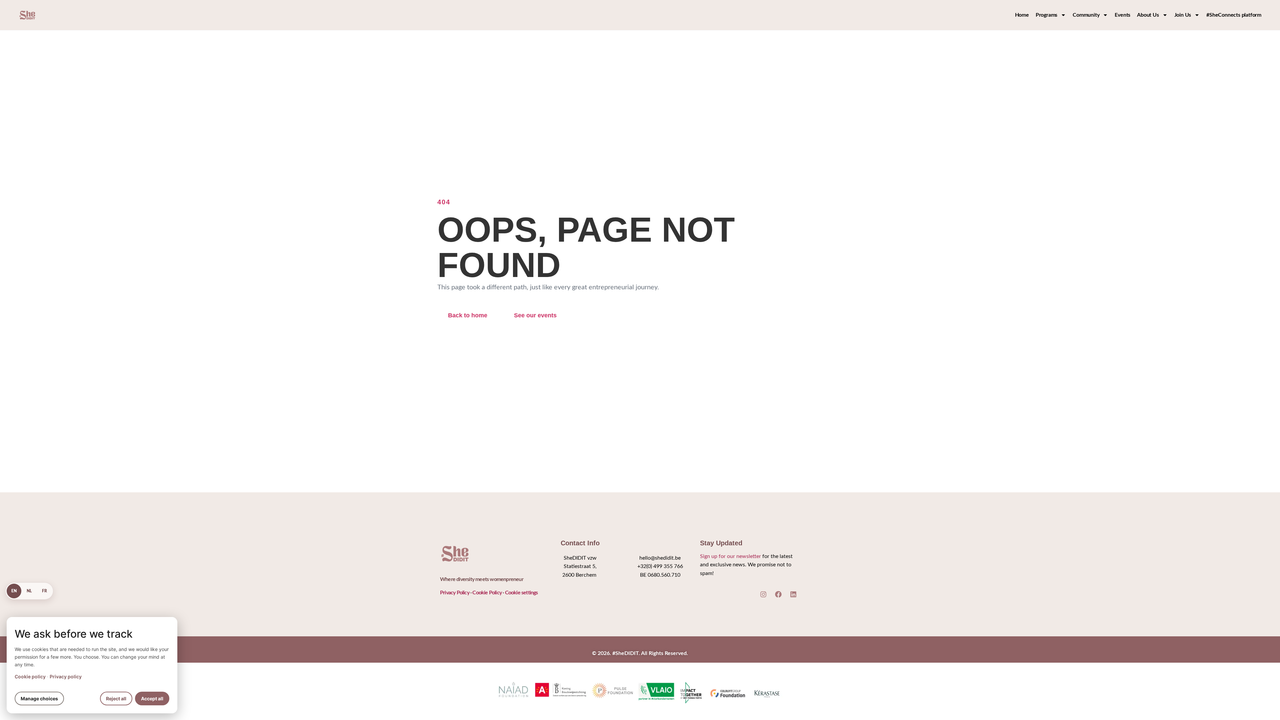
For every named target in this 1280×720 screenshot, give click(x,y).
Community (1086, 15)
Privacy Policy (454, 592)
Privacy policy (66, 676)
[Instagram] (763, 594)
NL (29, 591)
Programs (1046, 15)
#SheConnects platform (1233, 15)
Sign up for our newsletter (730, 556)
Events (1122, 15)
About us (1148, 15)
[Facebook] (778, 594)
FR (44, 591)
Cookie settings (521, 592)
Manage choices (39, 698)
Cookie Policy (487, 592)
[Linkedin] (793, 594)
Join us (1182, 15)
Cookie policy (30, 676)
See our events (535, 315)
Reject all (116, 698)
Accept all (152, 698)
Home (1022, 15)
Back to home (467, 315)
